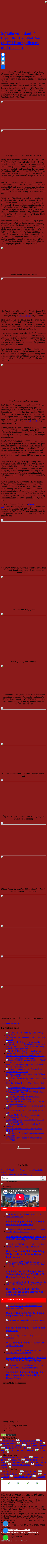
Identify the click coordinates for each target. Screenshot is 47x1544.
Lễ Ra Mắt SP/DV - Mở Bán (12, 1446)
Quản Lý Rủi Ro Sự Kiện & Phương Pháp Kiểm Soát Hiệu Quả (25, 1314)
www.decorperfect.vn (29, 1532)
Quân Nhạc (41, 1477)
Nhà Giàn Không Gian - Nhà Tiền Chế (16, 1458)
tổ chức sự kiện (25, 315)
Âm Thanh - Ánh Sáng (17, 1462)
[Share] (23, 67)
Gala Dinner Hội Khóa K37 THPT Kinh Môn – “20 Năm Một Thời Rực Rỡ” (25, 1093)
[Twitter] (23, 59)
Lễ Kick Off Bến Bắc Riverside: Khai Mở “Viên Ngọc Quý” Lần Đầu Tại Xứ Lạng (25, 1057)
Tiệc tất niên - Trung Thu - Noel (16, 1448)
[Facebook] (23, 55)
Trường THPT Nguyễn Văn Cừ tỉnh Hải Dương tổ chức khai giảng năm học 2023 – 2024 (25, 1047)
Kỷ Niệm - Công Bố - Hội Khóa (31, 1443)
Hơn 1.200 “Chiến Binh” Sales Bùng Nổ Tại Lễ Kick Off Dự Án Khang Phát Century (25, 1254)
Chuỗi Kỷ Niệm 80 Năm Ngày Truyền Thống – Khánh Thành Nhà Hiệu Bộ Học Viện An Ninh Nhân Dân (25, 1274)
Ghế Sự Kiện (16, 1460)
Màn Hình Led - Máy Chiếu (21, 1465)
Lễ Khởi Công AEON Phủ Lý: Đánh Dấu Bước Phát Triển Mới (25, 1223)
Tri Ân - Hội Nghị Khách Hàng (36, 1445)
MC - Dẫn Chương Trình (11, 1472)
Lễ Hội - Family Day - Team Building (22, 1450)
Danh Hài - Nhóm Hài (30, 1474)
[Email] (23, 63)
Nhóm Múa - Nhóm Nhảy (9, 1474)
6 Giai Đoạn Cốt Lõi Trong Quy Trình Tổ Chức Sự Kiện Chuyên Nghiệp (26, 1359)
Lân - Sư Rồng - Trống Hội (23, 1477)
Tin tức (5, 1208)
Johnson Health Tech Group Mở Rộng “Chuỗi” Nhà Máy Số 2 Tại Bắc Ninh (25, 1066)
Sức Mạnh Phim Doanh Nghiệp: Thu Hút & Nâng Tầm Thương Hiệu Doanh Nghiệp (25, 1375)
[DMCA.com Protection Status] (8, 1436)
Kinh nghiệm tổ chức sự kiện (13, 1299)
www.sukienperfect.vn (10, 1023)
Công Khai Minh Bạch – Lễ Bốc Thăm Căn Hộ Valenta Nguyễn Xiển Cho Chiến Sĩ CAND (24, 1292)
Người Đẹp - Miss (9, 1441)
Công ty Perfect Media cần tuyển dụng (16, 1175)
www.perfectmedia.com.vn (19, 1530)
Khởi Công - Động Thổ (28, 1441)
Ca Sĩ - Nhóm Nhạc (31, 1472)
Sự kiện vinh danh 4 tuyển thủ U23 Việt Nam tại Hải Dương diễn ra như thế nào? (22, 40)
